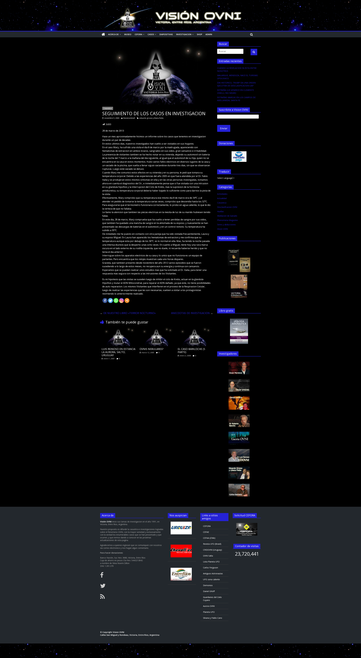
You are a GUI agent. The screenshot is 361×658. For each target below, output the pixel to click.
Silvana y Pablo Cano (212, 618)
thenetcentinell (129, 118)
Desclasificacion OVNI (227, 207)
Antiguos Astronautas (213, 573)
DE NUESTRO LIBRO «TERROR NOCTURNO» (128, 313)
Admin (208, 34)
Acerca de (113, 34)
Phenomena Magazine (227, 220)
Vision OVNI (222, 229)
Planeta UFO (209, 612)
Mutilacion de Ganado (227, 215)
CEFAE (206, 532)
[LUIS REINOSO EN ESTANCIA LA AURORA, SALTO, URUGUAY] (118, 328)
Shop (199, 34)
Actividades (222, 194)
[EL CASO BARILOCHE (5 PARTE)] (194, 328)
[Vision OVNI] (103, 34)
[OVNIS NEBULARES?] (156, 328)
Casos (151, 34)
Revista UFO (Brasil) (212, 544)
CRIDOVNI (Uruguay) (212, 549)
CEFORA (138, 34)
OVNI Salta (208, 555)
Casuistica (108, 108)
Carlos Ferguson (210, 567)
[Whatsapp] (116, 300)
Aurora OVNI (209, 606)
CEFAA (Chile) (209, 538)
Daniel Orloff (209, 591)
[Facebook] (105, 300)
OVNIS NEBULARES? (151, 349)
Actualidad (222, 198)
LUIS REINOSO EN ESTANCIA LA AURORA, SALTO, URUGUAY (118, 352)
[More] (127, 300)
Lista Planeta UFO (211, 561)
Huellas (220, 211)
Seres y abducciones (226, 224)
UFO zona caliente (211, 579)
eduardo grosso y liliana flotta (151, 118)
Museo (127, 34)
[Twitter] (110, 300)
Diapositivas (166, 34)
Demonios (208, 585)
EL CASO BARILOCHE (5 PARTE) (191, 350)
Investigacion (183, 34)
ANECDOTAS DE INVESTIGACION (192, 313)
